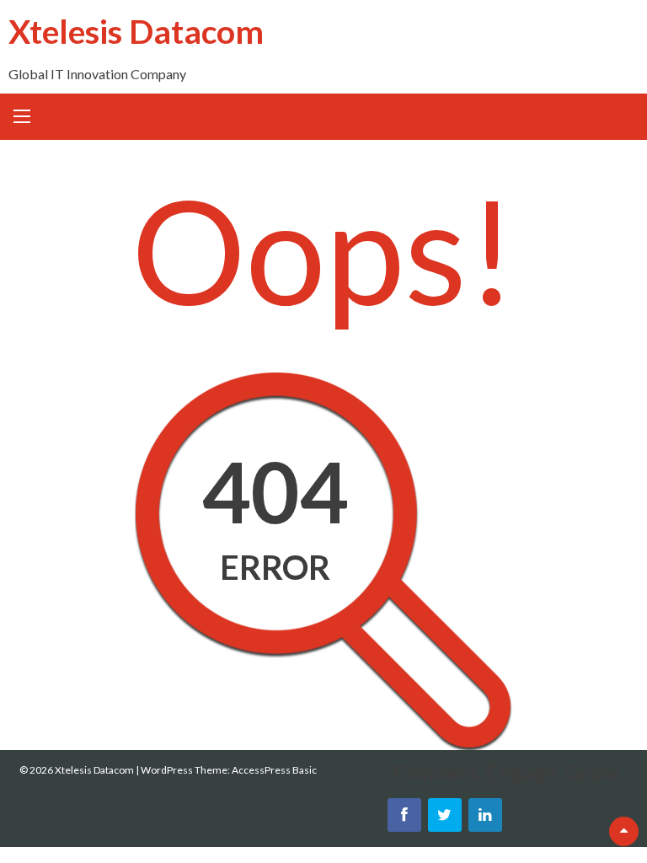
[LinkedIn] (485, 815)
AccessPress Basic (274, 770)
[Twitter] (445, 815)
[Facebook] (404, 815)
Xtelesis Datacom (136, 31)
